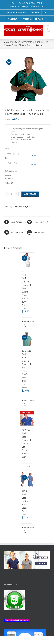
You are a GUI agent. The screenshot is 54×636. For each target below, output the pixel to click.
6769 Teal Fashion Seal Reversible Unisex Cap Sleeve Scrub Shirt (27, 443)
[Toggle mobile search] (48, 29)
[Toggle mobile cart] (48, 32)
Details (30, 321)
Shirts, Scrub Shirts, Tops (21, 207)
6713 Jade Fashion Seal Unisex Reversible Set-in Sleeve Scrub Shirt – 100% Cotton (27, 367)
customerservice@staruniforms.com (27, 6)
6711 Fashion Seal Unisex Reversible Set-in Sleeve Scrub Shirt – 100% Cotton (27, 288)
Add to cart (30, 194)
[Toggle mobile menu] (48, 26)
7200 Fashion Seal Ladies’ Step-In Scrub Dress (25, 501)
